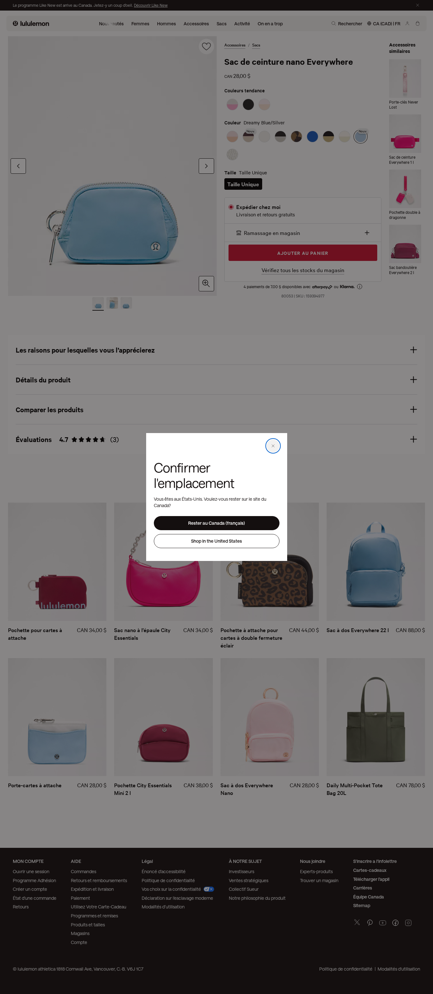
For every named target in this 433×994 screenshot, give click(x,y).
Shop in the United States (216, 541)
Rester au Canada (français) (216, 523)
